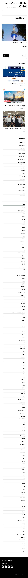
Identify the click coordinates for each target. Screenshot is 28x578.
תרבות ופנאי (22, 196)
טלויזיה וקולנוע (22, 156)
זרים (24, 365)
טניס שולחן (22, 393)
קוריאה (23, 495)
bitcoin (23, 216)
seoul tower (22, 267)
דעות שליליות (22, 340)
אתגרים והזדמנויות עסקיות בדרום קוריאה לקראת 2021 (15, 106)
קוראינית (23, 492)
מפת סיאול (22, 435)
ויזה (24, 362)
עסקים (23, 469)
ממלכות (23, 430)
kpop (24, 244)
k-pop (23, 227)
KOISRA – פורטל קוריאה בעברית (15, 4)
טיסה (24, 388)
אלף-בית (23, 295)
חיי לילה (23, 379)
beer (24, 213)
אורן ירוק (23, 286)
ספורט (23, 173)
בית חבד (23, 320)
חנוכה (23, 382)
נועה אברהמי (22, 444)
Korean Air (22, 241)
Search (5, 55)
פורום (24, 475)
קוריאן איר (23, 497)
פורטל (23, 478)
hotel (24, 224)
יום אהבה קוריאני (21, 399)
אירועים (23, 289)
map (24, 250)
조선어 (23, 548)
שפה (24, 528)
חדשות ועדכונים (21, 151)
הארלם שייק (22, 348)
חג (24, 371)
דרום (24, 343)
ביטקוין (23, 314)
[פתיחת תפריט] (2, 10)
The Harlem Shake (21, 275)
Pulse (23, 258)
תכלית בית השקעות (21, 534)
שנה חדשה (22, 526)
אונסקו (23, 284)
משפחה (23, 438)
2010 (24, 208)
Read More (24, 46)
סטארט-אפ (22, 452)
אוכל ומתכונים (22, 145)
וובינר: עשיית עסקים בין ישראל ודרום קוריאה (16, 83)
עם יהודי (23, 461)
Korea (23, 238)
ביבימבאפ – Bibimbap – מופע (18, 312)
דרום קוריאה (22, 345)
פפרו (24, 481)
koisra (23, 236)
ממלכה (23, 427)
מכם (24, 424)
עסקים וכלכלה (22, 176)
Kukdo (23, 247)
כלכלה (23, 407)
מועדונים (23, 416)
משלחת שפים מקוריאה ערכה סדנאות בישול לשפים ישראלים (14, 129)
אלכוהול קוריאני (21, 292)
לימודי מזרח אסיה (21, 410)
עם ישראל (23, 464)
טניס (24, 390)
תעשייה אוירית (22, 540)
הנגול (24, 354)
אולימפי (23, 281)
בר (24, 323)
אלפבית (23, 298)
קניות (24, 517)
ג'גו (24, 329)
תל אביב (23, 537)
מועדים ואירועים (21, 162)
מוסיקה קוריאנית (21, 159)
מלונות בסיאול (22, 167)
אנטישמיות (22, 306)
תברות (23, 531)
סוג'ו (24, 447)
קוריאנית (23, 500)
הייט (24, 351)
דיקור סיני (23, 337)
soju (24, 272)
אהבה (23, 278)
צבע (24, 486)
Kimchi (23, 230)
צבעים (23, 489)
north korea (22, 255)
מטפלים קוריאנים (21, 419)
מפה (24, 433)
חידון (24, 376)
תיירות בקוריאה (21, 190)
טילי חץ (23, 385)
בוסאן (23, 309)
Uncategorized (22, 142)
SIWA (23, 269)
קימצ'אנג (23, 509)
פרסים (23, 483)
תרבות (23, 193)
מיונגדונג (23, 421)
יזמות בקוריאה (22, 402)
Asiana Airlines (21, 210)
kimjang (23, 233)
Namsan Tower (21, 253)
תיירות (23, 187)
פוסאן (23, 472)
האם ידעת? (22, 148)
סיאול (24, 455)
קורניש (23, 503)
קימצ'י (23, 511)
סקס (24, 458)
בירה (24, 317)
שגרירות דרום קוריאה (20, 520)
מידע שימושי (22, 165)
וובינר (24, 360)
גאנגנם (23, 331)
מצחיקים (23, 170)
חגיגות (23, 374)
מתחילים (23, 441)
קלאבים (23, 514)
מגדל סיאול (22, 413)
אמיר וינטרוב (22, 303)
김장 (24, 545)
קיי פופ (23, 506)
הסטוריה (23, 357)
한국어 (23, 551)
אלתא (23, 300)
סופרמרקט (22, 450)
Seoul (23, 264)
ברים (24, 326)
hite (24, 222)
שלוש (24, 523)
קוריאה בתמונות (21, 184)
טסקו (24, 396)
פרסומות (23, 181)
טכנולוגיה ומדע (22, 153)
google (23, 219)
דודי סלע (23, 334)
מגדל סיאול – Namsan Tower (18, 42)
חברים (23, 368)
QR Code (23, 261)
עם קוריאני (22, 466)
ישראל (23, 405)
